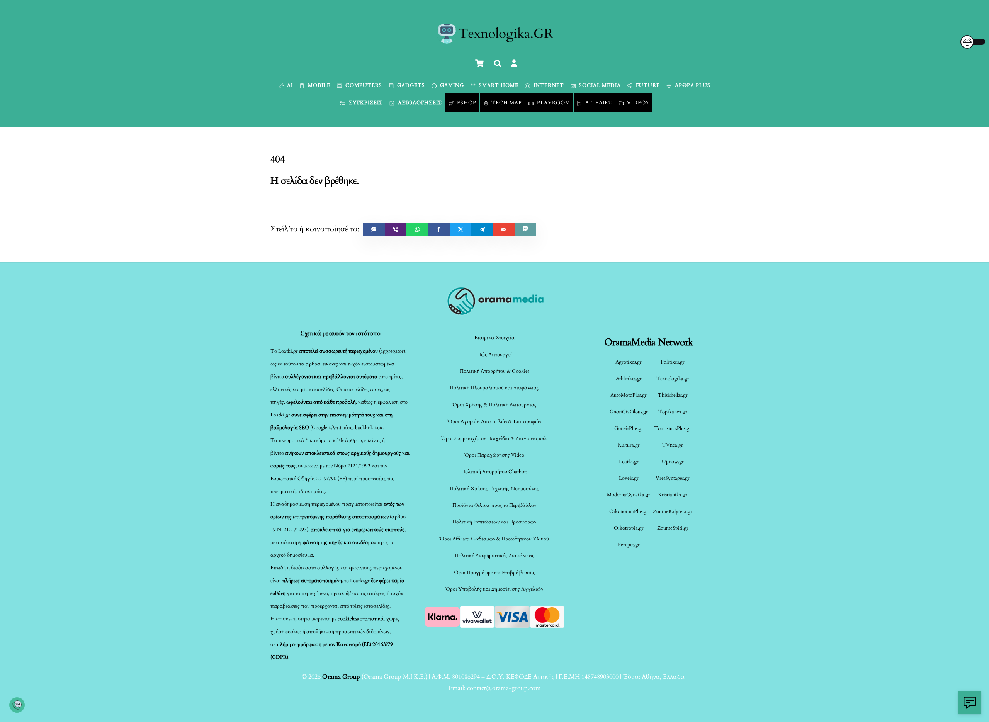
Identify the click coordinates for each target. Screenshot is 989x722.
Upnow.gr (673, 461)
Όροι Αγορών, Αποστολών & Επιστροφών (494, 421)
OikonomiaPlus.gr (628, 511)
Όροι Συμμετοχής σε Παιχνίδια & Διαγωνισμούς (494, 438)
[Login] (514, 63)
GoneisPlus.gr (628, 428)
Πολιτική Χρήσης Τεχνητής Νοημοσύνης (494, 488)
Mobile (318, 85)
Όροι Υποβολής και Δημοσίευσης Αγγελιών (494, 589)
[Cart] (479, 63)
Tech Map (506, 102)
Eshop (465, 102)
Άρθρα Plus (691, 85)
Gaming (451, 85)
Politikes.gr (673, 361)
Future (647, 85)
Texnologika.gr (672, 378)
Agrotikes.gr (628, 361)
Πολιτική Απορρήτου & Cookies (494, 371)
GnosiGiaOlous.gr (629, 411)
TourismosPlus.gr (672, 428)
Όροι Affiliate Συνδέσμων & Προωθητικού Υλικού (494, 538)
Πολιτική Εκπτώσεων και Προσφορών (494, 521)
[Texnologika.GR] (494, 41)
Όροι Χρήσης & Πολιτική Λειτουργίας (494, 404)
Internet (548, 85)
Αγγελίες (598, 102)
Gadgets (410, 85)
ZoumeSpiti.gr (672, 528)
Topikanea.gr (672, 411)
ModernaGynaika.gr (628, 494)
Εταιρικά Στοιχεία (494, 337)
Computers (363, 85)
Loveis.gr (629, 478)
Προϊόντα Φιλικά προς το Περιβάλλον (494, 505)
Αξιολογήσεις (419, 102)
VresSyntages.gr (673, 478)
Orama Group (341, 677)
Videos (637, 102)
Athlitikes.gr (629, 378)
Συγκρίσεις (365, 102)
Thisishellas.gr (673, 395)
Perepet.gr (629, 544)
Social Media (599, 85)
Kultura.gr (629, 445)
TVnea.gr (672, 445)
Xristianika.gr (672, 494)
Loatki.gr (629, 461)
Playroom (552, 102)
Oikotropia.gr (629, 528)
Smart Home (498, 85)
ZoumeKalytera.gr (672, 511)
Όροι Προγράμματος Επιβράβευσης (494, 572)
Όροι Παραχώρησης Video (494, 455)
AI (289, 85)
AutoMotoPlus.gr (628, 395)
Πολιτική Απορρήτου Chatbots (494, 471)
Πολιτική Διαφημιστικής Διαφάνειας (494, 555)
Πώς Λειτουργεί (494, 354)
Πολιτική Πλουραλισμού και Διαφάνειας (494, 387)
